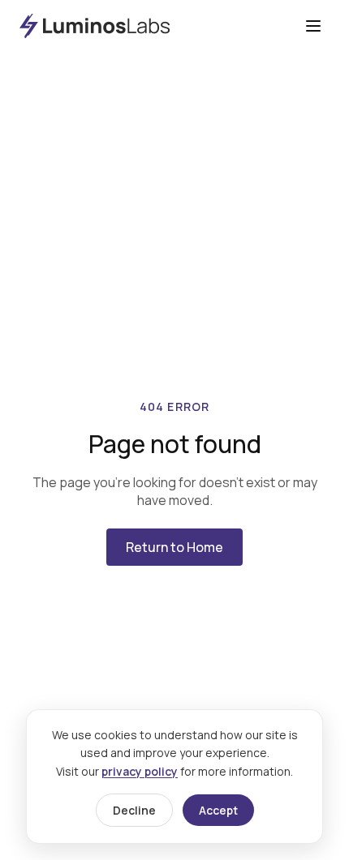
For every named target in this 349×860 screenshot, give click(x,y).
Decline (134, 810)
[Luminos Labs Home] (94, 26)
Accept (218, 810)
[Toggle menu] (313, 26)
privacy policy (139, 771)
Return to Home (174, 547)
